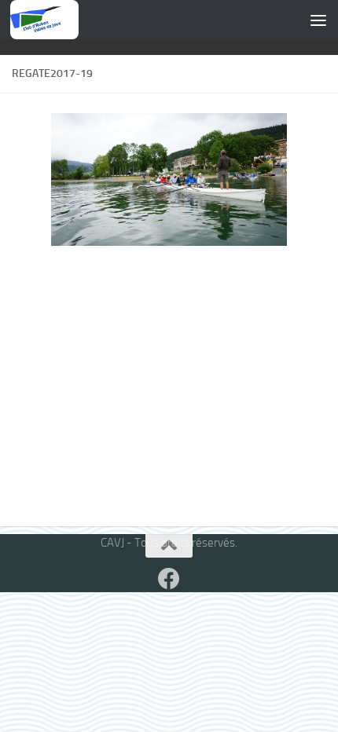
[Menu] (318, 19)
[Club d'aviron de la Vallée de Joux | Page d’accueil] (44, 19)
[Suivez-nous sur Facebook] (169, 579)
